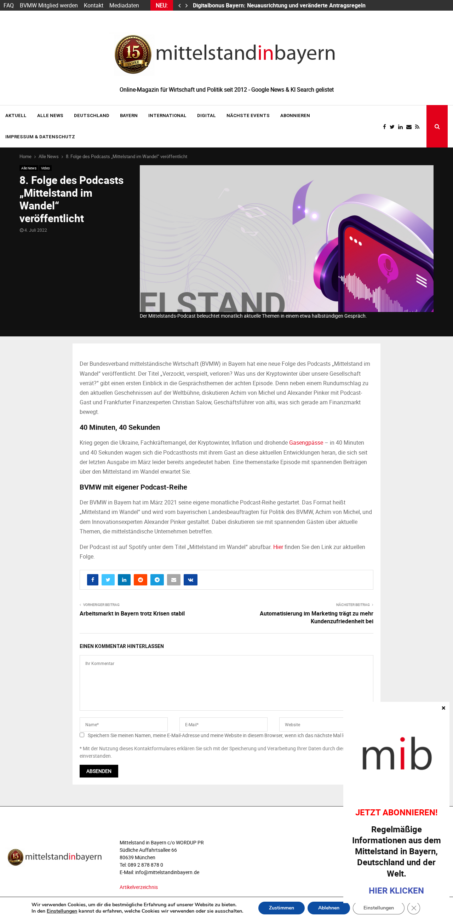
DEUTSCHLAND (91, 115)
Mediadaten (124, 5)
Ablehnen (328, 907)
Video (45, 168)
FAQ (9, 5)
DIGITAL (206, 115)
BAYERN (129, 115)
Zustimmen (281, 907)
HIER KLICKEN (396, 890)
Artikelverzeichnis (139, 887)
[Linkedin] (402, 127)
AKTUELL (16, 115)
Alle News (50, 115)
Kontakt (93, 5)
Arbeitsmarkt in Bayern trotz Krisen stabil (132, 613)
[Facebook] (386, 127)
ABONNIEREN (295, 115)
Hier (278, 547)
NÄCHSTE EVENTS (248, 115)
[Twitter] (394, 127)
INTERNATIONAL (167, 115)
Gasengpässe (306, 442)
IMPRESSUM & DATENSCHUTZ (40, 136)
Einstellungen (62, 911)
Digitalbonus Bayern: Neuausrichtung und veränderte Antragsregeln (280, 5)
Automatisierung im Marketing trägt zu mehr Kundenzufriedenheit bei (316, 617)
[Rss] (419, 127)
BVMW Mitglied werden (49, 5)
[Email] (410, 127)
